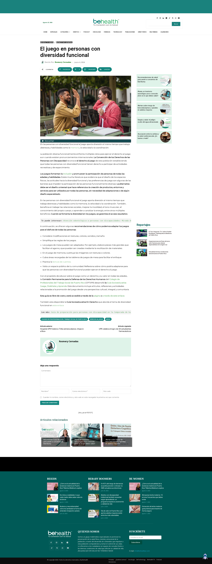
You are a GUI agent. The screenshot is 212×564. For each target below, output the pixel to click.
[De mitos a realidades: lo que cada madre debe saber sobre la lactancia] (52, 498)
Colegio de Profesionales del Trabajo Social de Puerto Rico (64, 319)
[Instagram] (160, 18)
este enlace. (58, 305)
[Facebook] (157, 18)
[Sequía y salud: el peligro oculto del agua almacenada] (165, 123)
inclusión (67, 174)
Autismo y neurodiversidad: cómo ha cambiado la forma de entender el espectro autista (71, 509)
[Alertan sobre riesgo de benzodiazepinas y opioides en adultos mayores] (116, 435)
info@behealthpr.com (142, 551)
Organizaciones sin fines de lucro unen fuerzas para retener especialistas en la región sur (159, 243)
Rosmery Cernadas (63, 62)
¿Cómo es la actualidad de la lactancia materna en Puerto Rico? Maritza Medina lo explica (71, 486)
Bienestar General (64, 42)
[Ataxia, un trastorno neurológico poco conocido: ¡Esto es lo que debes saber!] (165, 94)
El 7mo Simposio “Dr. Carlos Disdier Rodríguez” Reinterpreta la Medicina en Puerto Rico (160, 233)
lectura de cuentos (62, 262)
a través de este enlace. (114, 296)
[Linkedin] (163, 18)
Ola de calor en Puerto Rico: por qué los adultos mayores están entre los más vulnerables (112, 513)
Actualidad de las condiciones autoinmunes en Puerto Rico (158, 252)
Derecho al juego (96, 319)
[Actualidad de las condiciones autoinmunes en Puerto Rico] (142, 252)
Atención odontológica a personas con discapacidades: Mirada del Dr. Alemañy (104, 221)
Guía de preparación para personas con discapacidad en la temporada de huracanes (94, 312)
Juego (108, 319)
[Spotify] (166, 18)
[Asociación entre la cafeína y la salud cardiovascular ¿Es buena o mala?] (165, 137)
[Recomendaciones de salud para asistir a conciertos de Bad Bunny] (54, 435)
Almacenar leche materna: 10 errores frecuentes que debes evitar (152, 497)
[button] (205, 557)
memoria (75, 148)
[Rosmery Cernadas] (43, 62)
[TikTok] (169, 18)
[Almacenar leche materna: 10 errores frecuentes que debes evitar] (134, 498)
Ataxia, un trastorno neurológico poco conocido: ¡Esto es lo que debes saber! (85, 442)
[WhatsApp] (175, 18)
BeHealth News (47, 42)
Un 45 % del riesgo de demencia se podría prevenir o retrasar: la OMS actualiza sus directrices (112, 486)
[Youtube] (178, 18)
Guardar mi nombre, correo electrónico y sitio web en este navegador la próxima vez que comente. (81, 397)
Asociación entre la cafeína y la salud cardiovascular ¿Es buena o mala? (148, 136)
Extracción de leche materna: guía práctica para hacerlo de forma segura (152, 509)
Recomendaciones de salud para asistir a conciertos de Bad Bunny (54, 442)
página (97, 296)
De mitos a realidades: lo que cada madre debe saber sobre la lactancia (71, 497)
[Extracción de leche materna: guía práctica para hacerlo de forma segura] (134, 509)
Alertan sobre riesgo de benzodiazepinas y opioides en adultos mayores (116, 442)
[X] (172, 18)
